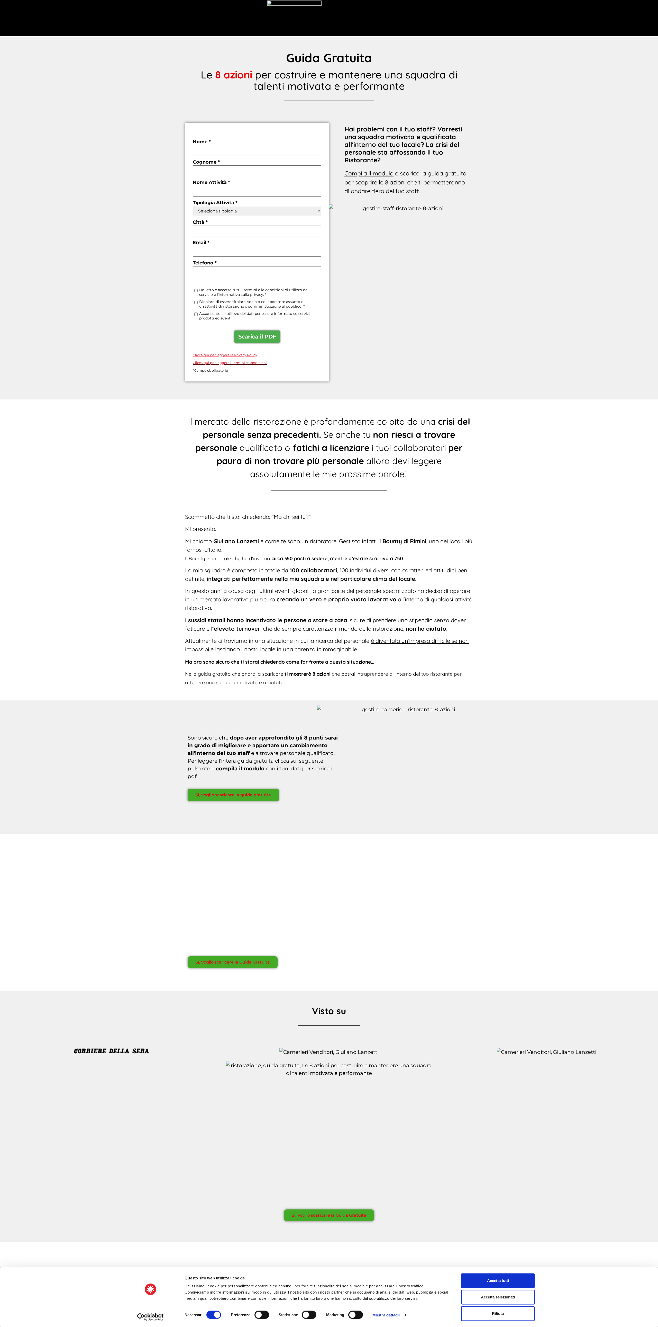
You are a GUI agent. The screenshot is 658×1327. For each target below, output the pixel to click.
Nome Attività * (211, 182)
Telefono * (205, 263)
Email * (201, 242)
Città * (200, 222)
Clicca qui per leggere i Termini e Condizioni (230, 363)
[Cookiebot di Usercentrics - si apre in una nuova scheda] (150, 1317)
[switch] (261, 1315)
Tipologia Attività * (215, 202)
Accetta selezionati (498, 1297)
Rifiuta (498, 1313)
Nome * (202, 141)
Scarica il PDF (257, 336)
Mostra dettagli (386, 1315)
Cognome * (206, 162)
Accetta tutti (498, 1280)
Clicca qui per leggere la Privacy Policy (225, 355)
